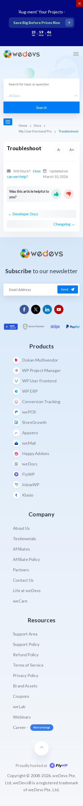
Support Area (25, 633)
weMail (29, 443)
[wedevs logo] (21, 54)
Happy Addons (35, 453)
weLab (19, 706)
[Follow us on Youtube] (58, 309)
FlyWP (28, 474)
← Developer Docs (23, 214)
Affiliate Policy (26, 559)
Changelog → (64, 224)
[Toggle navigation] (76, 54)
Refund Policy (26, 654)
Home (23, 125)
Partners (21, 569)
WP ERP (30, 391)
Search (41, 107)
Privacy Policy (25, 675)
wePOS (29, 411)
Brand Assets (25, 685)
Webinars (22, 716)
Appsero (30, 432)
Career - (31, 727)
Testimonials (24, 538)
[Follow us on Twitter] (35, 309)
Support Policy (26, 644)
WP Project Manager (41, 370)
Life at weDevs (27, 590)
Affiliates (21, 548)
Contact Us (23, 580)
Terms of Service (28, 665)
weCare (20, 600)
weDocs (29, 463)
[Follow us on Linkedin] (47, 309)
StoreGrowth (34, 422)
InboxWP (30, 484)
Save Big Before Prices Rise (36, 22)
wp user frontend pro (35, 131)
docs (38, 125)
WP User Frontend (39, 380)
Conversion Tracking (41, 401)
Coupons (21, 696)
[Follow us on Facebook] (24, 309)
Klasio (27, 494)
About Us (21, 528)
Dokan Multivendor (40, 360)
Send (64, 289)
